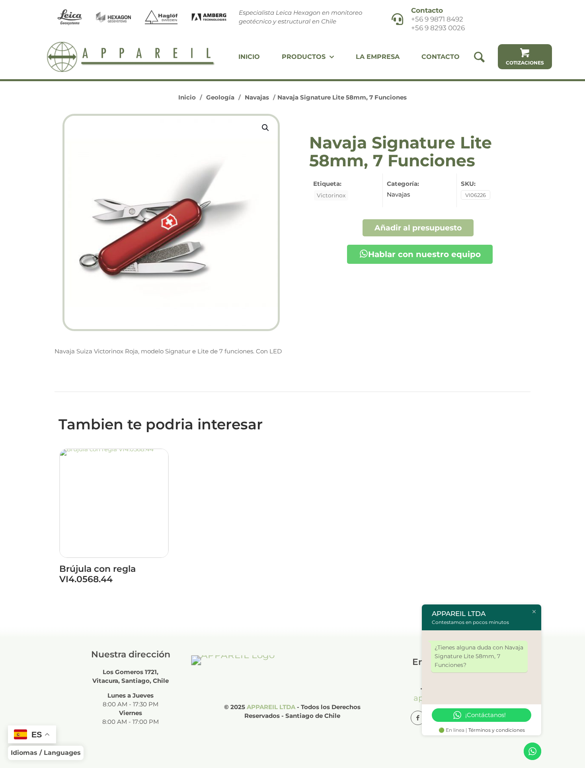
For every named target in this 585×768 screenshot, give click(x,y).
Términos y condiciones (496, 730)
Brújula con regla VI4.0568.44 (97, 574)
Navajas (257, 97)
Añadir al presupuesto (418, 227)
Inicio (187, 97)
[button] (266, 128)
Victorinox (331, 195)
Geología (220, 97)
